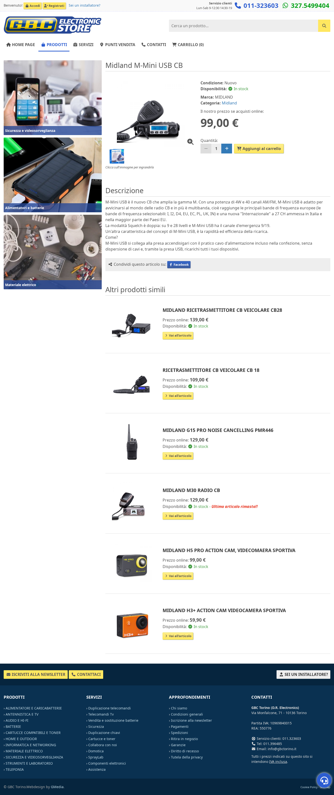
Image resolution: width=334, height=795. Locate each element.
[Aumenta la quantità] (226, 148)
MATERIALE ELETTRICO (24, 751)
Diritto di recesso (185, 751)
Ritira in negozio (184, 738)
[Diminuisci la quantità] (205, 148)
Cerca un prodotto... (310, 23)
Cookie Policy (309, 787)
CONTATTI (156, 44)
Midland (229, 103)
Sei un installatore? (84, 5)
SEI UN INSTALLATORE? (306, 674)
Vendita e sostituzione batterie (113, 720)
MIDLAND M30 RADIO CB (191, 490)
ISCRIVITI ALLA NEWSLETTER (38, 674)
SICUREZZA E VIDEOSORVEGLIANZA (34, 757)
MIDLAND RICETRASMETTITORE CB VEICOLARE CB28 (222, 310)
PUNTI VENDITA (119, 44)
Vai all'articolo (179, 335)
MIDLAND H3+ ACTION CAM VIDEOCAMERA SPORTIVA (224, 610)
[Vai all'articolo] (132, 322)
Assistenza (97, 769)
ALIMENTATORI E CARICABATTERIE (34, 708)
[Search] (324, 26)
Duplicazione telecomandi (109, 708)
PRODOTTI (56, 44)
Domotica (96, 751)
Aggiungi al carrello (261, 148)
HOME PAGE (23, 44)
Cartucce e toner (101, 738)
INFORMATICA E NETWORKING (31, 745)
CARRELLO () (190, 44)
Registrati (56, 5)
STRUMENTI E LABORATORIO (29, 763)
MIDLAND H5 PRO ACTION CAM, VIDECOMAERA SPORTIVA (229, 550)
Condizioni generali (187, 714)
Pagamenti (180, 726)
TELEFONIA (15, 769)
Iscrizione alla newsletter (191, 720)
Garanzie (178, 745)
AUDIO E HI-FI (17, 720)
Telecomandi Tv (101, 714)
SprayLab (95, 757)
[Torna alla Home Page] (52, 24)
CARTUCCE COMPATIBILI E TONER (33, 732)
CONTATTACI (88, 674)
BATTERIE (13, 726)
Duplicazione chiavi (104, 732)
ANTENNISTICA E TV (22, 714)
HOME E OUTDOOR (21, 738)
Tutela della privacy (187, 757)
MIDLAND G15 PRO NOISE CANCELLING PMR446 (218, 430)
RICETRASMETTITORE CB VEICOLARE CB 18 (211, 370)
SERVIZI (85, 44)
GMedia (57, 786)
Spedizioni (179, 732)
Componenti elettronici (107, 763)
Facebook (181, 264)
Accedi (34, 5)
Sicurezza (96, 726)
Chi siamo (179, 708)
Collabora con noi (102, 745)
